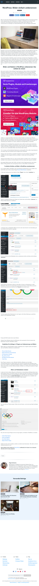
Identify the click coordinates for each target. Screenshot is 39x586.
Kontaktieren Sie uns (32, 561)
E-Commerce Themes (19, 561)
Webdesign (5, 559)
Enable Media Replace (6, 435)
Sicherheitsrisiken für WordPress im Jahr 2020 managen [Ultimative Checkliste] (28, 496)
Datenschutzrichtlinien (11, 578)
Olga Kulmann (23, 12)
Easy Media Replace (6, 439)
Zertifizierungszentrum (32, 563)
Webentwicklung (6, 563)
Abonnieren (28, 575)
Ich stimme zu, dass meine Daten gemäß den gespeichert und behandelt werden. (17, 578)
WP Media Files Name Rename (8, 357)
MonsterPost (16, 447)
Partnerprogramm (31, 565)
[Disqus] (19, 537)
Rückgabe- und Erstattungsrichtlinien (23, 582)
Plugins (3, 455)
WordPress (19, 10)
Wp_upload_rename (6, 355)
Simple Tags (4, 359)
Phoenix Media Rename (21, 169)
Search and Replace (6, 437)
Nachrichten (5, 561)
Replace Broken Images (6, 440)
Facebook (27, 469)
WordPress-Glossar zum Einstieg (7, 514)
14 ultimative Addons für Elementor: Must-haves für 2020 (8, 496)
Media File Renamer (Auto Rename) (9, 352)
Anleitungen (5, 565)
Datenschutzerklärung (13, 582)
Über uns (30, 559)
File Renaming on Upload (7, 354)
